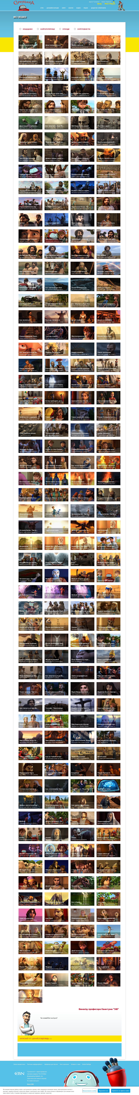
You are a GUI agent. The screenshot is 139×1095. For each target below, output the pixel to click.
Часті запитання (64, 1064)
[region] (69, 1091)
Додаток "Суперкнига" (94, 1)
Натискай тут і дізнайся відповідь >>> (36, 1038)
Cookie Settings (86, 1064)
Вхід (99, 4)
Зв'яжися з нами (75, 1064)
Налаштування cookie (89, 1091)
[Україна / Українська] (108, 0)
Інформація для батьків (51, 1064)
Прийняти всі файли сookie (120, 1091)
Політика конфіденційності (34, 1064)
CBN (20, 1074)
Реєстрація (110, 4)
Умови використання (19, 1064)
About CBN (30, 1084)
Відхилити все (103, 1091)
